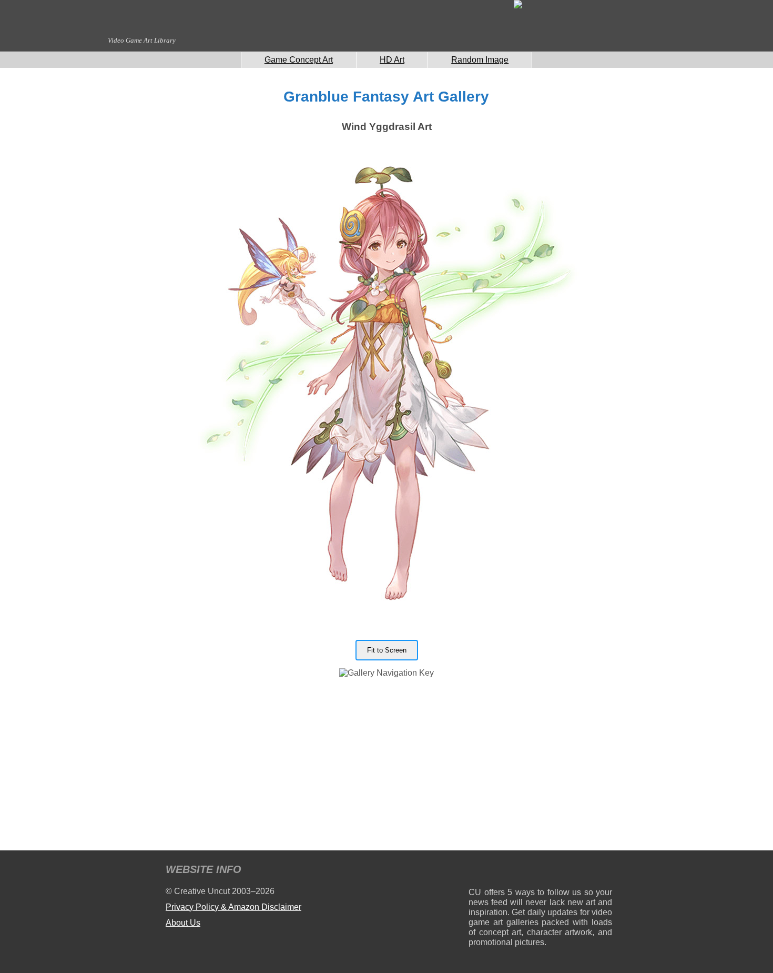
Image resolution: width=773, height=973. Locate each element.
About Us (183, 922)
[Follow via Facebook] (540, 871)
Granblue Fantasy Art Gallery (386, 96)
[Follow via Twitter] (572, 871)
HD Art (392, 59)
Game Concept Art (299, 59)
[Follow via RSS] (476, 871)
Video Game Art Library (142, 40)
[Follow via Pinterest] (604, 871)
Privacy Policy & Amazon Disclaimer (233, 906)
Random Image (479, 59)
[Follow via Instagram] (508, 871)
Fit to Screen (386, 650)
